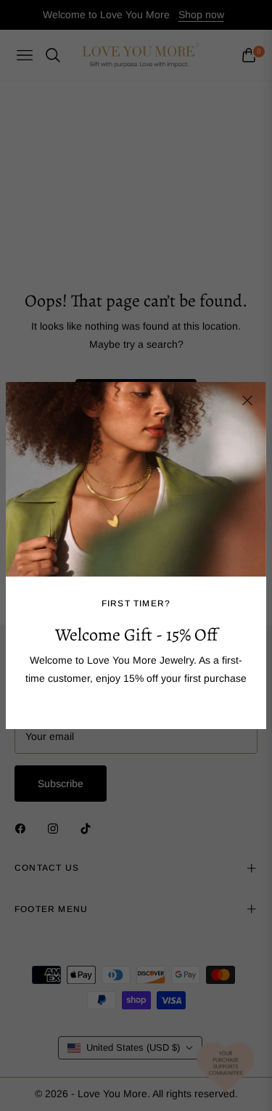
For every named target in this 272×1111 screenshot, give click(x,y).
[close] (247, 401)
